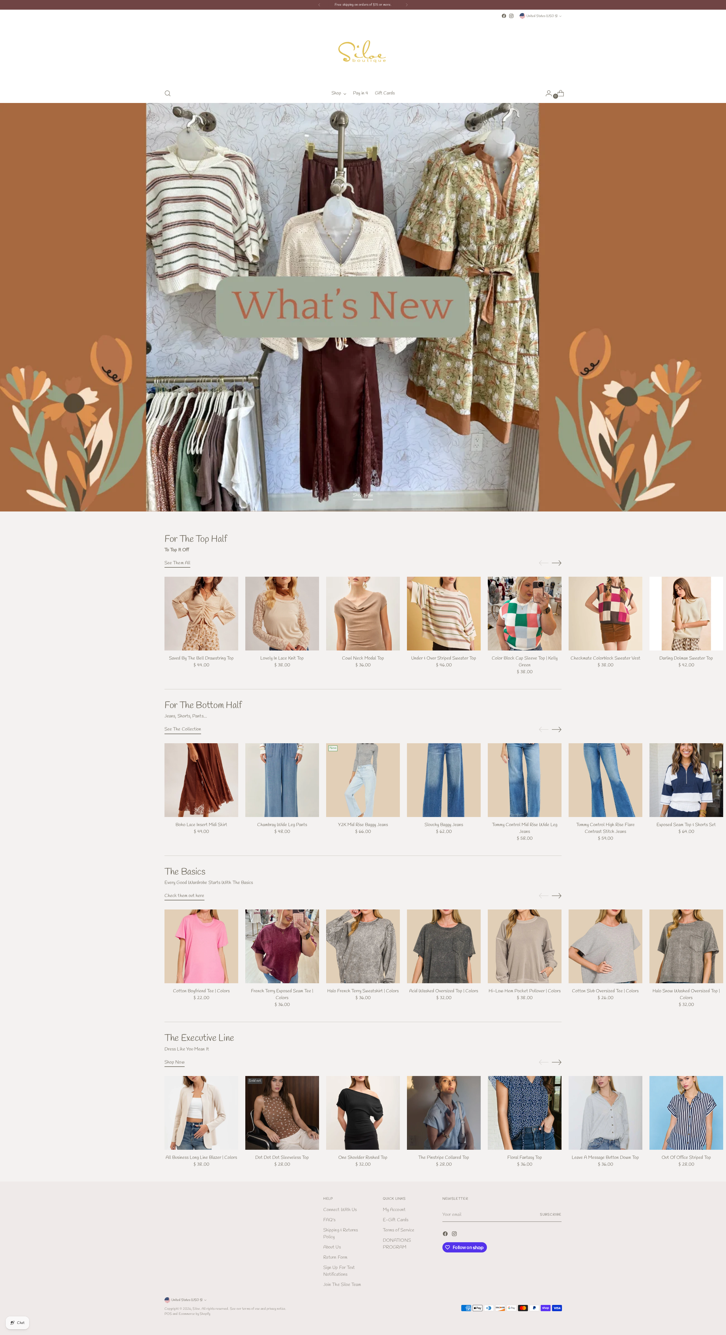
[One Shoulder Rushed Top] (363, 1113)
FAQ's (329, 1220)
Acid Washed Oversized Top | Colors (443, 991)
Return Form (335, 1257)
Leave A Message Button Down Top (605, 1158)
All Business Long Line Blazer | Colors (201, 1158)
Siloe (196, 1308)
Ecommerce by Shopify (194, 1313)
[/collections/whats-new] (363, 307)
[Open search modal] (167, 93)
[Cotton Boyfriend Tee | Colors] (201, 946)
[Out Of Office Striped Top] (686, 1113)
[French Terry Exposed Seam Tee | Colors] (282, 946)
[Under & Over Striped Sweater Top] (444, 613)
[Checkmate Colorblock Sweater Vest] (605, 613)
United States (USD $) (542, 16)
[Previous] (319, 5)
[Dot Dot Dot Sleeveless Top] (282, 1113)
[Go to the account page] (546, 93)
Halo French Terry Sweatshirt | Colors (363, 991)
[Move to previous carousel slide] (543, 563)
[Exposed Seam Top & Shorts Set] (686, 780)
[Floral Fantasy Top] (525, 1113)
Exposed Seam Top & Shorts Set (686, 825)
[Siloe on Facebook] (503, 15)
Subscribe (551, 1214)
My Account (394, 1210)
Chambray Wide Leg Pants (282, 825)
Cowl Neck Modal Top (363, 658)
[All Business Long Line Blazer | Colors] (201, 1113)
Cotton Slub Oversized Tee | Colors (605, 991)
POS (168, 1313)
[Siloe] (363, 52)
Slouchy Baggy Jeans (444, 825)
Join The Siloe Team (342, 1285)
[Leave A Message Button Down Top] (605, 1113)
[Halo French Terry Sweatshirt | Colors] (363, 946)
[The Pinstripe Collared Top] (444, 1113)
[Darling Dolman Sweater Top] (686, 613)
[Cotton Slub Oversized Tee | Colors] (605, 946)
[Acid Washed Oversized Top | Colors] (444, 946)
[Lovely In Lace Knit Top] (282, 613)
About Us (332, 1247)
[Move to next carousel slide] (557, 563)
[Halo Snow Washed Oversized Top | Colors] (686, 946)
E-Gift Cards (395, 1220)
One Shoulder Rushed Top (362, 1158)
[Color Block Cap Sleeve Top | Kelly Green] (525, 613)
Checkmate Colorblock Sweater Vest (605, 658)
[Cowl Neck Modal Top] (363, 613)
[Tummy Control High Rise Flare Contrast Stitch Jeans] (605, 780)
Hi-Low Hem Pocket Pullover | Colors (525, 991)
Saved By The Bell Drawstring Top (201, 658)
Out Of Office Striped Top (686, 1158)
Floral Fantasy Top (524, 1158)
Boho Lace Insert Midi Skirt (201, 825)
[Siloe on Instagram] (511, 15)
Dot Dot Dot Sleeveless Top (282, 1158)
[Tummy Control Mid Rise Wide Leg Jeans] (525, 780)
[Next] (406, 5)
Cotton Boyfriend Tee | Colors (201, 991)
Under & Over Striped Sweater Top (443, 658)
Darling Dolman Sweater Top (686, 658)
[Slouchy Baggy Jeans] (444, 780)
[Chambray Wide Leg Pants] (282, 780)
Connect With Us (340, 1210)
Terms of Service (398, 1230)
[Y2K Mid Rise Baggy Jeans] (363, 780)
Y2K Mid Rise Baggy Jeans (363, 825)
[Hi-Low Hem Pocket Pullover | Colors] (525, 946)
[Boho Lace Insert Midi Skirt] (201, 780)
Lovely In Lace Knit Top (282, 658)
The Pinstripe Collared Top (443, 1158)
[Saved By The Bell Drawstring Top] (201, 613)
